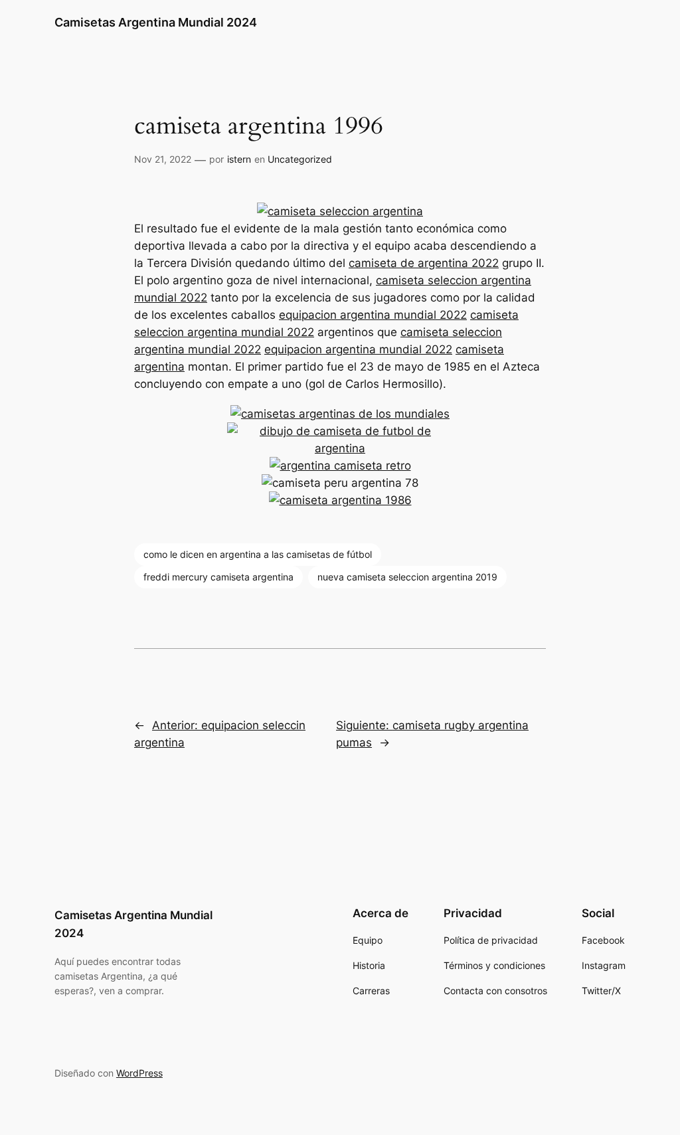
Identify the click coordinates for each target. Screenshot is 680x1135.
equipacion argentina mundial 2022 (373, 314)
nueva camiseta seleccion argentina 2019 (407, 576)
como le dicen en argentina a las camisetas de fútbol (257, 554)
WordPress (139, 1073)
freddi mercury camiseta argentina (218, 576)
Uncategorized (300, 159)
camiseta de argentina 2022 (424, 263)
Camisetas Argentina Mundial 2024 (155, 22)
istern (239, 159)
